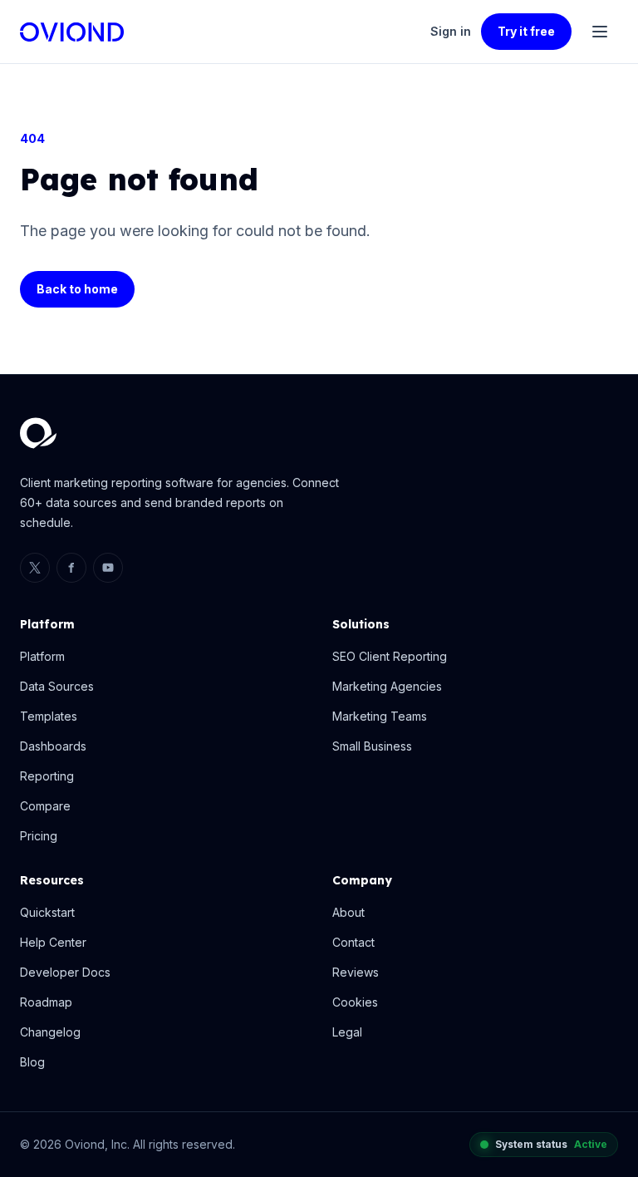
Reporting (47, 776)
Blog (32, 1062)
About (348, 912)
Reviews (355, 972)
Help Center (53, 942)
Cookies (355, 1002)
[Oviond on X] (35, 568)
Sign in (450, 31)
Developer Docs (65, 972)
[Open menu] (600, 31)
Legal (347, 1032)
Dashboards (53, 746)
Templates (48, 716)
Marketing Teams (379, 716)
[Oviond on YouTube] (108, 568)
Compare (45, 806)
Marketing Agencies (387, 686)
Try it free (526, 31)
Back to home (77, 289)
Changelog (50, 1032)
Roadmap (46, 1002)
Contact (353, 942)
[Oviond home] (72, 32)
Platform (42, 656)
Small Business (372, 746)
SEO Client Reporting (389, 656)
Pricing (38, 836)
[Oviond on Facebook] (71, 568)
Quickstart (47, 912)
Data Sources (57, 686)
